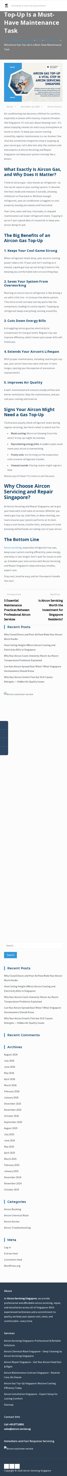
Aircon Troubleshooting (17, 1227)
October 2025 (11, 1115)
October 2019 (11, 1189)
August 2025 (11, 1128)
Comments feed (13, 1259)
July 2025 (9, 1134)
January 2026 (11, 1097)
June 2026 (9, 1066)
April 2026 (9, 1079)
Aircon (10, 106)
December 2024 (12, 1177)
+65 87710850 (16, 1424)
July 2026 (9, 1060)
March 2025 (10, 1158)
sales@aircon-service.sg (17, 1428)
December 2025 (12, 1103)
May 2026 (9, 1072)
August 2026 (11, 1054)
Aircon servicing (13, 547)
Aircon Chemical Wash (16, 1215)
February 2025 (12, 1165)
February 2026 (12, 1091)
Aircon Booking (12, 1209)
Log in (7, 1247)
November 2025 (12, 1109)
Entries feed (11, 1253)
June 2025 (9, 1140)
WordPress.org (12, 1265)
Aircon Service (54, 106)
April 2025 (9, 1152)
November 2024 (12, 1183)
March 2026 (10, 1085)
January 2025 (11, 1171)
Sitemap (8, 1404)
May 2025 (9, 1146)
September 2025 (13, 1122)
